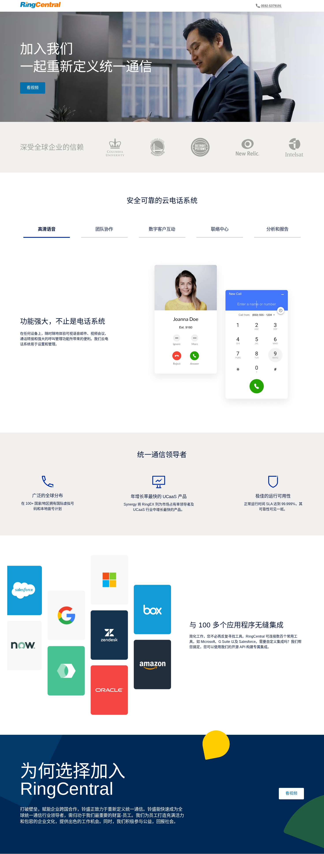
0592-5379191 (271, 5)
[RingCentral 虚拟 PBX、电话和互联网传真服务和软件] (40, 5)
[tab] (46, 228)
